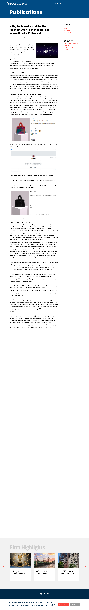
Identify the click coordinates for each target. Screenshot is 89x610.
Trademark (67, 45)
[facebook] (57, 37)
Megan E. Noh (67, 30)
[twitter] (55, 37)
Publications (26, 12)
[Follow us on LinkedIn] (41, 594)
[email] (51, 37)
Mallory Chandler (68, 32)
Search (83, 6)
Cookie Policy (34, 598)
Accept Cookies (62, 604)
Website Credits (60, 598)
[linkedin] (53, 37)
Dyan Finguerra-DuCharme (67, 28)
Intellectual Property (69, 47)
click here (25, 607)
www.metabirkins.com (18, 218)
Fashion (67, 49)
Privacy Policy (52, 598)
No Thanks (74, 604)
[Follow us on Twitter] (44, 594)
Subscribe (27, 598)
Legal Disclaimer (43, 598)
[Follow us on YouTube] (48, 594)
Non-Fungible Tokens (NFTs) (71, 43)
